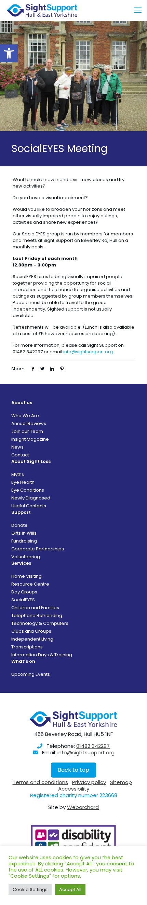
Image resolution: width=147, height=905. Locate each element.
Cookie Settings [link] (30, 889)
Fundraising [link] (24, 541)
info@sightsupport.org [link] (88, 351)
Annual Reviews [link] (28, 423)
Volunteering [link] (25, 556)
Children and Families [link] (35, 607)
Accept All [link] (70, 889)
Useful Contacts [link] (28, 506)
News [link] (17, 447)
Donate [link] (19, 525)
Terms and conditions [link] (40, 782)
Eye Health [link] (23, 482)
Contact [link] (20, 455)
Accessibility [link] (73, 788)
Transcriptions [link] (27, 647)
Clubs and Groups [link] (31, 631)
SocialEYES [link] (23, 600)
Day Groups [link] (24, 592)
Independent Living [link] (32, 639)
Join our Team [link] (27, 431)
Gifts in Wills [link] (24, 533)
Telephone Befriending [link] (36, 615)
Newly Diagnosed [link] (30, 498)
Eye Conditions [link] (27, 490)
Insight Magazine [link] (30, 439)
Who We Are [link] (25, 415)
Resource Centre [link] (30, 584)
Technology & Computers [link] (39, 623)
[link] (9, 53)
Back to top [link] (73, 770)
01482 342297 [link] (93, 746)
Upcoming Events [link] (30, 674)
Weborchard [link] (83, 807)
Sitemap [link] (121, 782)
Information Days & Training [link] (41, 655)
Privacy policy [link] (89, 782)
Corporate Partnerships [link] (37, 549)
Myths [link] (17, 474)
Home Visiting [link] (26, 576)
